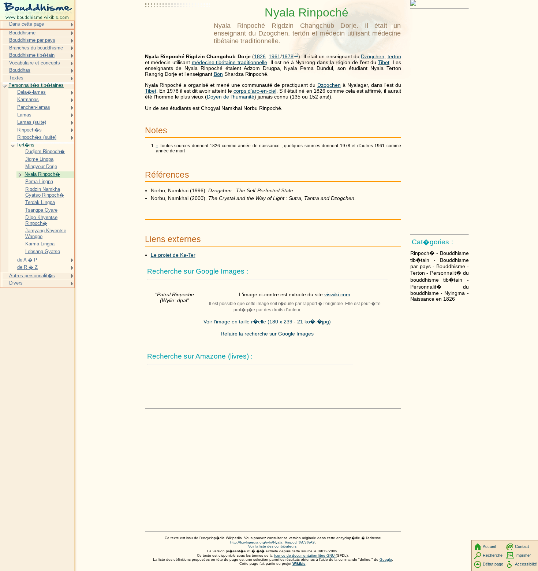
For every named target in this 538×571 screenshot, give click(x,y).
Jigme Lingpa (39, 159)
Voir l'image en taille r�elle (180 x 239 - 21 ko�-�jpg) (267, 322)
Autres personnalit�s (32, 275)
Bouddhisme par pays (32, 40)
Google (386, 559)
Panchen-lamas (33, 107)
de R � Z (27, 267)
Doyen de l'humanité (230, 97)
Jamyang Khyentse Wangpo (45, 233)
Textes (16, 78)
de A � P (27, 260)
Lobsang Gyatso (42, 251)
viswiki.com (337, 294)
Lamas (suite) (31, 122)
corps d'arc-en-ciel (254, 91)
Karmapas (28, 99)
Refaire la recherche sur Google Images (267, 334)
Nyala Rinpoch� (42, 174)
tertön (394, 56)
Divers (16, 283)
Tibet (383, 62)
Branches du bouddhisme (36, 48)
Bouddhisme (22, 33)
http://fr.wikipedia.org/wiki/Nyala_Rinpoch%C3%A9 (272, 542)
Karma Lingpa (40, 243)
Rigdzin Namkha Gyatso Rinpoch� (44, 192)
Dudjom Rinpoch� (45, 151)
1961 (274, 56)
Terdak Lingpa (40, 202)
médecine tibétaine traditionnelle (229, 62)
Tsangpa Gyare (41, 210)
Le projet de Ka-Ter (173, 255)
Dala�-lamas (31, 92)
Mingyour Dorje (41, 166)
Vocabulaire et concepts (34, 63)
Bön (218, 74)
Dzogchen (372, 56)
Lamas (24, 115)
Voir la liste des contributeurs (272, 546)
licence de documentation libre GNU (305, 555)
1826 (260, 56)
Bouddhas (19, 70)
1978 (288, 56)
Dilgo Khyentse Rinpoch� (41, 220)
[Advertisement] (178, 23)
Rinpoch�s (29, 130)
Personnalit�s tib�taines (36, 85)
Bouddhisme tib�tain (32, 55)
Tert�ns (25, 145)
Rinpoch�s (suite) (36, 137)
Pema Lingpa (39, 181)
